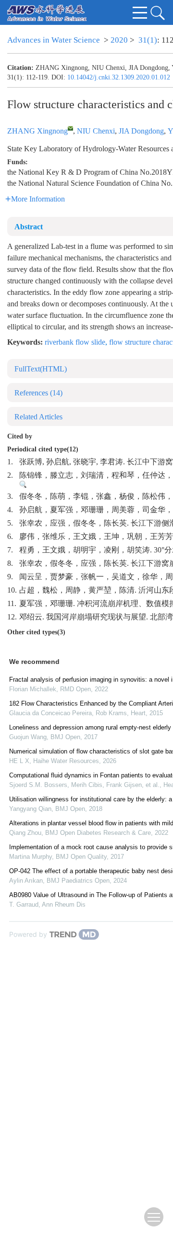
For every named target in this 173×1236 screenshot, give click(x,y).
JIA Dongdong (141, 131)
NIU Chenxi (96, 131)
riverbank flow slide (75, 342)
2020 (119, 40)
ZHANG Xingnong (37, 131)
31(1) (147, 40)
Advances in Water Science (53, 40)
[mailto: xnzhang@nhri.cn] (70, 128)
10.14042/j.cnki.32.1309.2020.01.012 (118, 77)
